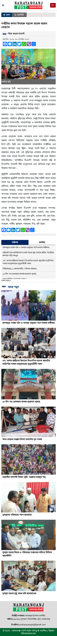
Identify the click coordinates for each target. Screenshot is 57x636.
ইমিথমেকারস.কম (28, 633)
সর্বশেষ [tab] (15, 242)
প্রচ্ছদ (7, 14)
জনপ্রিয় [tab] (42, 242)
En (52, 5)
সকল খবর (5, 280)
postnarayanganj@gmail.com (32, 624)
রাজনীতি (20, 14)
